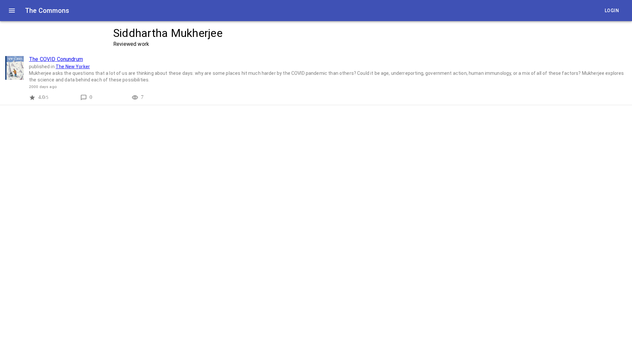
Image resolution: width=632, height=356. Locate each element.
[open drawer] (12, 10)
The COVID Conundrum (56, 59)
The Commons (47, 11)
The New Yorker (73, 66)
